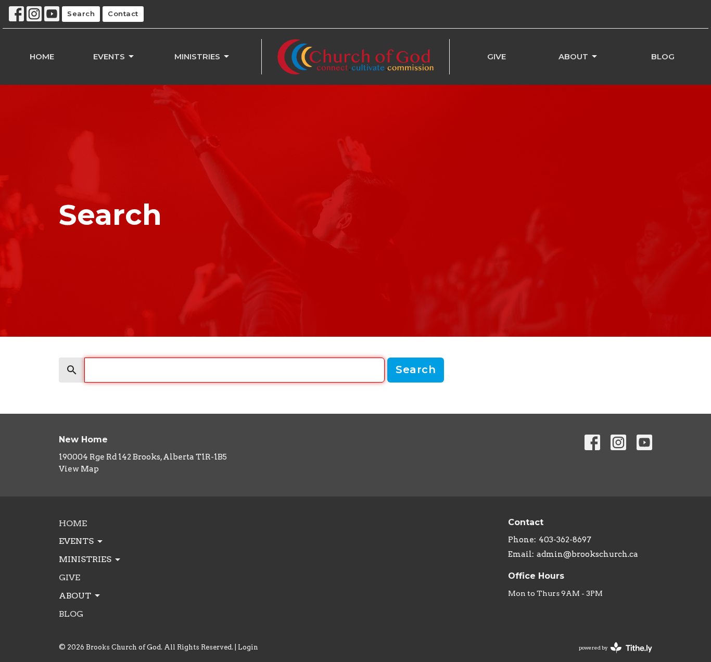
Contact (123, 13)
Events (109, 56)
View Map (79, 469)
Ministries (197, 56)
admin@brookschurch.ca (587, 554)
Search (81, 13)
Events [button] (76, 541)
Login (248, 647)
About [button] (75, 596)
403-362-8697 (565, 539)
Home (42, 56)
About (573, 56)
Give (496, 56)
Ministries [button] (85, 559)
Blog (663, 56)
